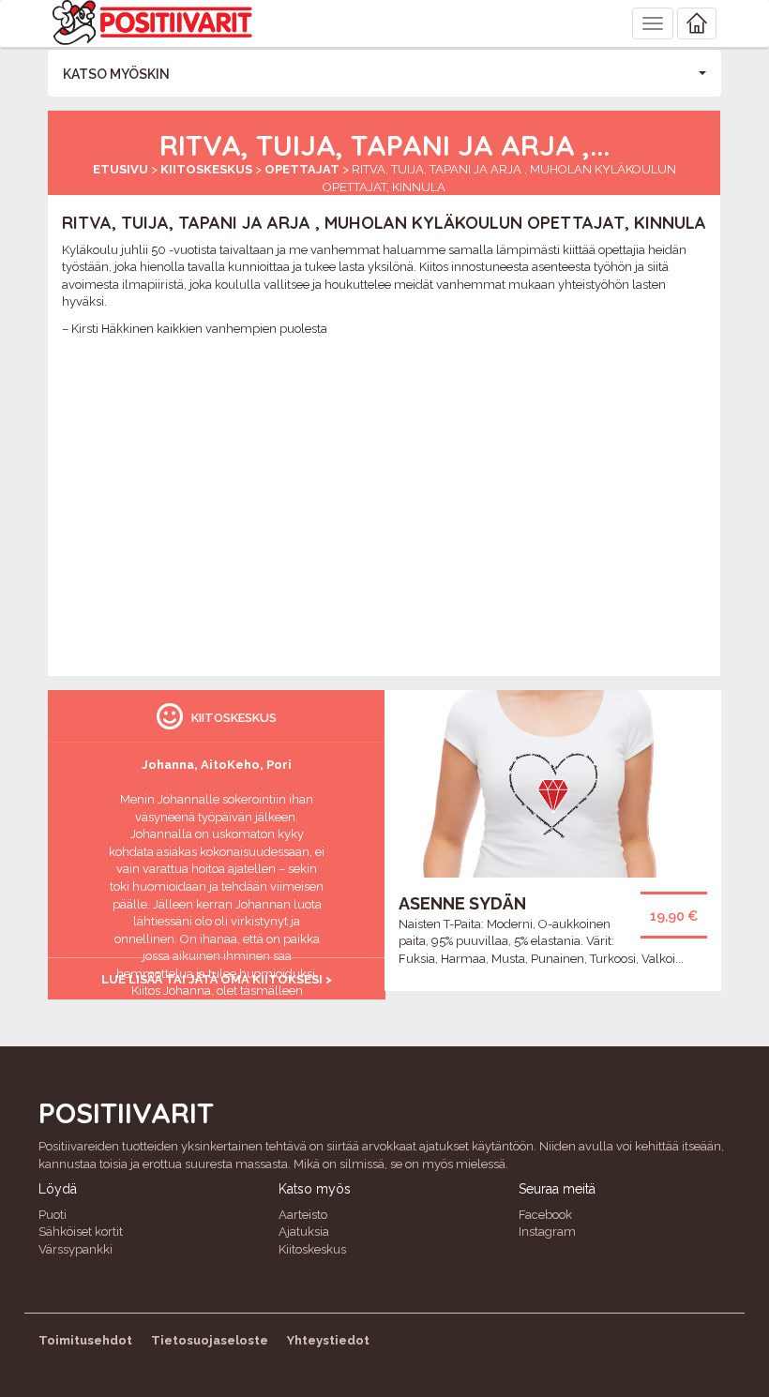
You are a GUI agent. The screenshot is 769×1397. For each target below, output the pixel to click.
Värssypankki (75, 1249)
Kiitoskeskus (206, 169)
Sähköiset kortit (80, 1231)
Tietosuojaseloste (209, 1340)
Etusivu (120, 169)
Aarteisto (303, 1215)
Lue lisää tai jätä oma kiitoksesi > (216, 979)
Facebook (545, 1215)
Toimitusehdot (85, 1340)
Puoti (52, 1215)
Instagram (547, 1231)
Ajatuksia (304, 1231)
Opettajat (301, 169)
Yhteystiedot (328, 1340)
